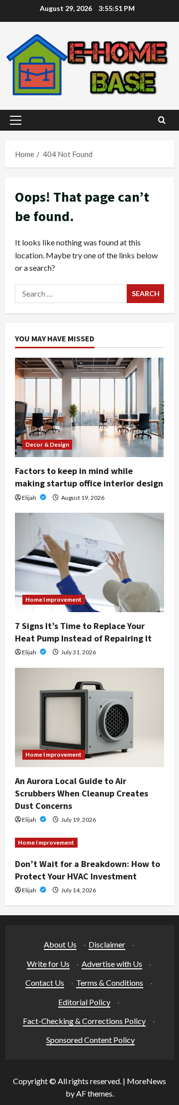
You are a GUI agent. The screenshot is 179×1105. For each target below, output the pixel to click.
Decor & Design (47, 444)
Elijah (29, 497)
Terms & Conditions (109, 982)
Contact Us (44, 982)
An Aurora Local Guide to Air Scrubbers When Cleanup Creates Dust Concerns (81, 793)
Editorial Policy (84, 1002)
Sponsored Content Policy (90, 1039)
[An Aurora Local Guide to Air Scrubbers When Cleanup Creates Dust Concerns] (89, 717)
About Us (60, 944)
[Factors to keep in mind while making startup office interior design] (89, 407)
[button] (15, 120)
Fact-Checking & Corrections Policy (84, 1021)
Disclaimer (107, 944)
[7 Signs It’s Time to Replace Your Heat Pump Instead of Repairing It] (89, 562)
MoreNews (146, 1081)
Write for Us (48, 963)
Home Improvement (53, 599)
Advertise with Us (112, 963)
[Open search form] (162, 120)
